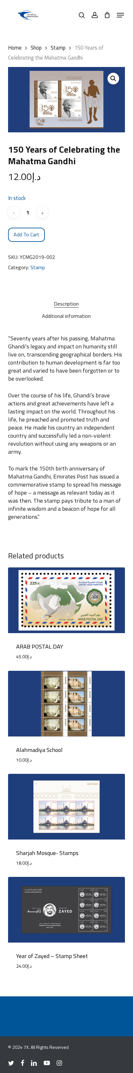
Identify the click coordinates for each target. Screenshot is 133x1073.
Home (15, 47)
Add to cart (26, 234)
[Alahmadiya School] (66, 703)
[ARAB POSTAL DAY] (66, 600)
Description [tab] (66, 304)
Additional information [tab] (66, 316)
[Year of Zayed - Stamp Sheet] (66, 910)
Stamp (58, 47)
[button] (120, 15)
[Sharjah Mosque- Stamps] (66, 807)
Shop (36, 47)
